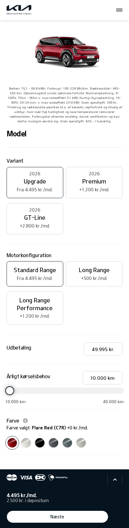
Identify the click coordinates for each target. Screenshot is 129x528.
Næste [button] (57, 516)
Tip (25, 420)
